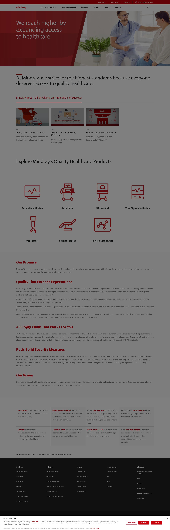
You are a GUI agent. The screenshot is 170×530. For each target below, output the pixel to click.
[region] (85, 523)
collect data (35, 521)
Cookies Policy (95, 528)
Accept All (156, 522)
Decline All (144, 522)
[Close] (167, 518)
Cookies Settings (131, 522)
